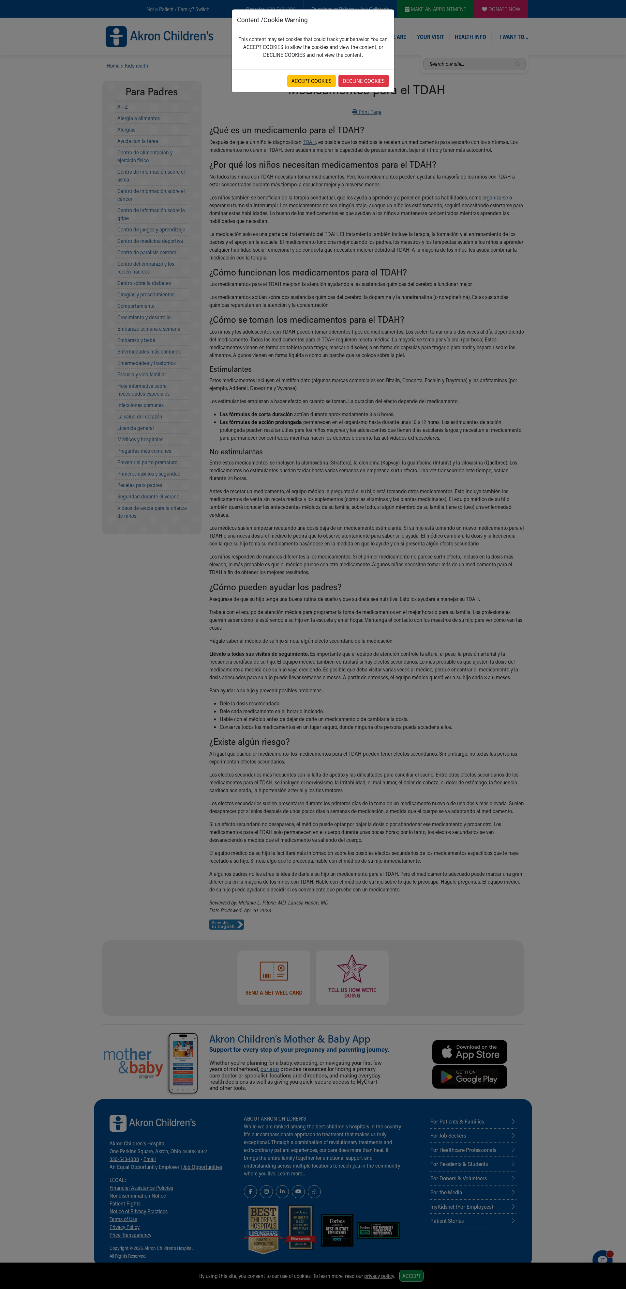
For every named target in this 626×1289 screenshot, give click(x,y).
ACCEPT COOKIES (311, 80)
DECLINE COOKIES (364, 80)
